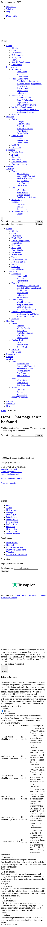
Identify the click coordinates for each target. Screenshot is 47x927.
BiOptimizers (16, 55)
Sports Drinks (22, 143)
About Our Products (19, 211)
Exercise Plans (23, 173)
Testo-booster (22, 88)
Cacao (19, 138)
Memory (20, 74)
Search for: (5, 221)
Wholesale (10, 9)
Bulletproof (16, 57)
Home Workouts (23, 185)
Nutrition (10, 117)
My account (11, 7)
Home (3, 410)
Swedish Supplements (20, 62)
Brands (9, 45)
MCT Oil (15, 145)
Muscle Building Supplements (29, 83)
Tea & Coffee (22, 140)
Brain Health (22, 72)
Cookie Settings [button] (7, 664)
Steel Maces (16, 159)
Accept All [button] (19, 664)
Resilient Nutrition (19, 259)
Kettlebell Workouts (25, 178)
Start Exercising (23, 195)
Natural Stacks (17, 269)
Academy (10, 169)
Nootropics (16, 69)
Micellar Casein (23, 124)
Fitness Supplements (19, 79)
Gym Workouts (23, 183)
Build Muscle (22, 192)
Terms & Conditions (37, 595)
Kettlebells (15, 157)
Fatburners (21, 93)
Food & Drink (17, 135)
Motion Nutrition (18, 262)
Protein (14, 119)
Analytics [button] (5, 884)
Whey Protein (22, 131)
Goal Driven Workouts (26, 197)
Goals (13, 188)
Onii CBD (15, 266)
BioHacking (16, 199)
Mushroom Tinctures (25, 112)
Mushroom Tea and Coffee (28, 109)
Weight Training (23, 181)
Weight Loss (22, 190)
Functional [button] (5, 855)
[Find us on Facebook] (3, 489)
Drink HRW (16, 238)
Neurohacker (16, 53)
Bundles (9, 166)
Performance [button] (6, 869)
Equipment (10, 150)
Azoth (14, 264)
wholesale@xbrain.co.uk (11, 471)
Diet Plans (21, 204)
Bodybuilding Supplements (28, 81)
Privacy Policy (21, 595)
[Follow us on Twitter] (3, 498)
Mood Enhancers (24, 98)
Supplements (11, 67)
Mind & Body (17, 95)
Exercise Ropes (17, 152)
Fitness (14, 171)
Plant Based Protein (25, 128)
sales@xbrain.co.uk (9, 469)
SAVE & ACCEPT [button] (9, 925)
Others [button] (4, 912)
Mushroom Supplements (21, 107)
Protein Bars (22, 126)
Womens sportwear (19, 164)
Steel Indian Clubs (19, 162)
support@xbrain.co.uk (10, 474)
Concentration (22, 76)
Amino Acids (22, 90)
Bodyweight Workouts (26, 176)
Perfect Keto (16, 255)
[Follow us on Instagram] (3, 494)
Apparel (14, 154)
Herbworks (16, 252)
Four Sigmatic (17, 250)
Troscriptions (16, 64)
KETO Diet (16, 147)
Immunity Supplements (26, 105)
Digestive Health (24, 102)
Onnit (13, 50)
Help (8, 11)
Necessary (8, 711)
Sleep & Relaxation (25, 100)
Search (39, 221)
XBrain (14, 48)
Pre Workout (22, 86)
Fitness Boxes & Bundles (16, 554)
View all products (8, 483)
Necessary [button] (5, 708)
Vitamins (15, 114)
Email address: (7, 568)
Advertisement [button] (7, 898)
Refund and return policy (11, 478)
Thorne (14, 60)
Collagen (20, 121)
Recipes (20, 207)
